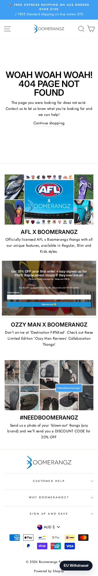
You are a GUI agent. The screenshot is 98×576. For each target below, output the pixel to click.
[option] (49, 10)
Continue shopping (49, 123)
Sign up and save (49, 514)
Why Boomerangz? (49, 497)
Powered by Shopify (49, 571)
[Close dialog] (94, 262)
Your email (13, 292)
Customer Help (49, 481)
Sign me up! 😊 (49, 304)
